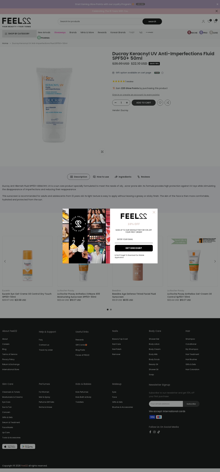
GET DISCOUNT (133, 248)
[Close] (154, 212)
